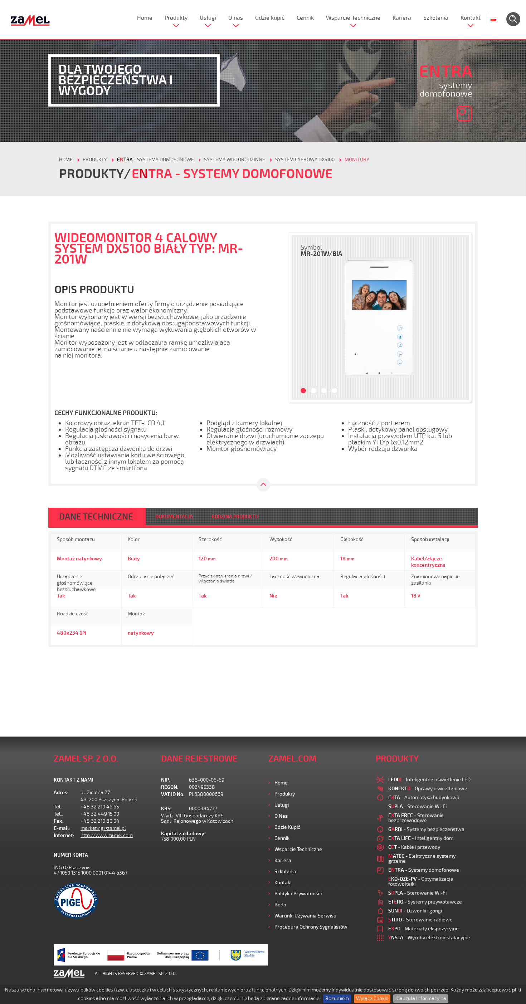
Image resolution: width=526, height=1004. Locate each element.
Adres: (61, 792)
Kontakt (471, 17)
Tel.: (58, 806)
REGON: (170, 787)
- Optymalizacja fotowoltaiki (420, 881)
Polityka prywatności (298, 894)
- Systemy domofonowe (155, 160)
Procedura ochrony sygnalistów (310, 927)
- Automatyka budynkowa (423, 797)
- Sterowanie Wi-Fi (417, 806)
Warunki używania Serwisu (305, 916)
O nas (235, 17)
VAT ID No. (172, 794)
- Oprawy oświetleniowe (427, 789)
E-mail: (62, 828)
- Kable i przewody (414, 847)
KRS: (166, 808)
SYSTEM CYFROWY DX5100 (305, 160)
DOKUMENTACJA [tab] (174, 516)
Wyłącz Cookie (372, 998)
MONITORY (357, 160)
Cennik (305, 17)
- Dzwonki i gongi (415, 911)
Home (144, 17)
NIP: (165, 780)
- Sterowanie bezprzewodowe (416, 817)
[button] (300, 318)
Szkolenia (435, 17)
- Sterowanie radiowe (420, 920)
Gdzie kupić (269, 17)
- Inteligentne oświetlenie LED (429, 780)
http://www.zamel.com (107, 835)
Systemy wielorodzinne (234, 160)
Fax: (59, 821)
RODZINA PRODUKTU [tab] (234, 516)
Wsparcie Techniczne (353, 17)
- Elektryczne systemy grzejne (422, 858)
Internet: (64, 835)
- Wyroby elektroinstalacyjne (429, 938)
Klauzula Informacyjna (420, 998)
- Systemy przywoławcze (425, 902)
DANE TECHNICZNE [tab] (96, 516)
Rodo (280, 905)
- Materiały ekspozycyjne (423, 929)
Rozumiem (337, 998)
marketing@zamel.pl (103, 828)
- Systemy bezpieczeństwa (426, 829)
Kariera (402, 17)
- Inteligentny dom (420, 838)
